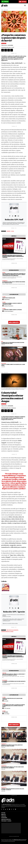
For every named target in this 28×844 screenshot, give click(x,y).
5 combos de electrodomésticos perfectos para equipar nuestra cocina (12, 343)
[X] (8, 50)
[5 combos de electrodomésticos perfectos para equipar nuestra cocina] (14, 332)
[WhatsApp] (2, 50)
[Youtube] (15, 809)
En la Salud (4, 43)
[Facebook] (5, 50)
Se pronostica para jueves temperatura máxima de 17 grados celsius (13, 282)
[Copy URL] (11, 50)
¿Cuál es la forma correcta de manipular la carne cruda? (13, 365)
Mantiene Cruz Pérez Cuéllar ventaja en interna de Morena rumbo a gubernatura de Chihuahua (13, 256)
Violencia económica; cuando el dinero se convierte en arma (12, 304)
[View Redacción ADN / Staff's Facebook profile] (10, 216)
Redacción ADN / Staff (14, 220)
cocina (12, 231)
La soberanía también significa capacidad (12, 309)
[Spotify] (9, 809)
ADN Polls (4, 254)
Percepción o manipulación (8, 297)
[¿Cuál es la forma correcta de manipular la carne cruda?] (14, 354)
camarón (8, 231)
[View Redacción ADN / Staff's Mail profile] (18, 216)
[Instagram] (3, 809)
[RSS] (7, 809)
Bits (2, 341)
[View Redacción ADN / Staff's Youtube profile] (15, 216)
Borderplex (4, 280)
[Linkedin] (5, 809)
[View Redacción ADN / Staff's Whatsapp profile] (12, 216)
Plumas (3, 296)
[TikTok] (11, 809)
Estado (3, 272)
